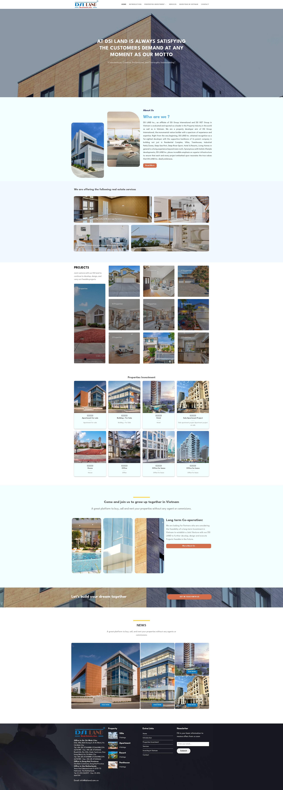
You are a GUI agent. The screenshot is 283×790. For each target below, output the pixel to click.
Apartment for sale (90, 418)
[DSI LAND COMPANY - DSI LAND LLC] (86, 4)
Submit (183, 751)
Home (123, 4)
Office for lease (158, 468)
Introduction (135, 4)
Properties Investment (154, 4)
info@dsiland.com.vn (89, 780)
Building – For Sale (124, 418)
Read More (105, 704)
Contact (205, 4)
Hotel (158, 418)
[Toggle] (172, 742)
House (90, 468)
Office (124, 468)
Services (172, 4)
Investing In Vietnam (188, 4)
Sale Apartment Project (193, 418)
